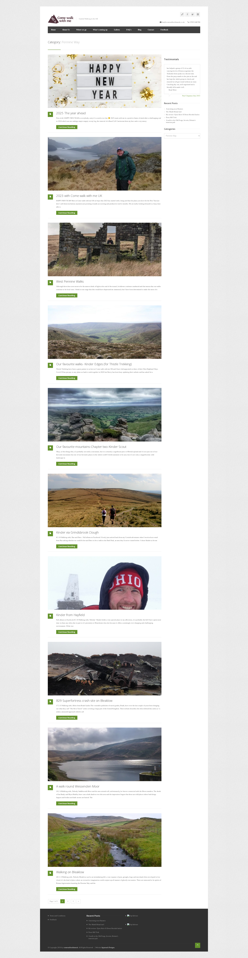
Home (53, 30)
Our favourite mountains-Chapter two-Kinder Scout (91, 446)
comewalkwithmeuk (71, 947)
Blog (139, 30)
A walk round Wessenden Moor (78, 786)
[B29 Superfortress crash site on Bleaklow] (104, 668)
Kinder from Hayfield (70, 615)
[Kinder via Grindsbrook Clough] (104, 500)
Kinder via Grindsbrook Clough (77, 532)
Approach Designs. (108, 947)
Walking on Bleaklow (70, 872)
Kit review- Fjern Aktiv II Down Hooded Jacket (182, 115)
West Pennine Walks (70, 281)
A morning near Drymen (174, 109)
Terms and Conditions (57, 916)
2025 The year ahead (71, 113)
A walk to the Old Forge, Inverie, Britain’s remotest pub (181, 121)
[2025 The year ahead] (104, 81)
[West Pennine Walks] (104, 249)
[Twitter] (192, 14)
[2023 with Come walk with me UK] (104, 164)
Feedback (164, 30)
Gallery (117, 30)
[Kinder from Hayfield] (104, 583)
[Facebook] (187, 14)
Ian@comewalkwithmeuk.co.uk (173, 22)
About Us (66, 30)
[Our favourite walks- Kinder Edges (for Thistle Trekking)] (104, 332)
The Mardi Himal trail (174, 112)
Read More (173, 90)
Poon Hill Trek (171, 117)
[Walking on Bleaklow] (104, 840)
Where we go (81, 30)
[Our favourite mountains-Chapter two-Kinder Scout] (104, 414)
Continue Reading (66, 127)
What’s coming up (100, 30)
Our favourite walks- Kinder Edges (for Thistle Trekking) (94, 364)
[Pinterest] (182, 14)
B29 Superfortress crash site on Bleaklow (84, 700)
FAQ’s (128, 30)
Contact (151, 30)
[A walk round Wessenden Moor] (104, 754)
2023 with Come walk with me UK (79, 196)
